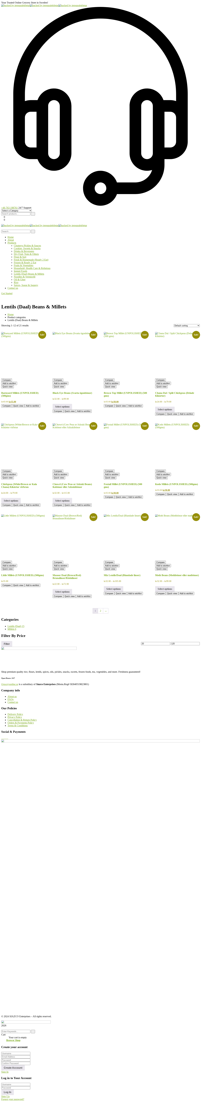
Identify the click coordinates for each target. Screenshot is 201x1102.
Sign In (4, 1072)
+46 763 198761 (9, 207)
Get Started (6, 293)
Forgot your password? (12, 1099)
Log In (7, 1092)
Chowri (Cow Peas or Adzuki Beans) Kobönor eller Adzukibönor (72, 485)
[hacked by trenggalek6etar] (15, 5)
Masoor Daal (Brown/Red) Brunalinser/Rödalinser (67, 576)
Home (11, 314)
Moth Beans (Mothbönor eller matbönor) (177, 575)
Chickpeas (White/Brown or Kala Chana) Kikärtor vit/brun (19, 485)
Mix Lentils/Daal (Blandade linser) (122, 575)
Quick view (8, 386)
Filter (7, 643)
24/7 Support (24, 207)
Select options (62, 406)
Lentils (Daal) (16, 626)
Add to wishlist (9, 383)
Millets (12, 629)
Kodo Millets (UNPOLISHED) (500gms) (176, 484)
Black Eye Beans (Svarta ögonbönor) (72, 393)
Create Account (13, 1067)
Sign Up (5, 1096)
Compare (7, 380)
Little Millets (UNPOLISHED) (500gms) (22, 575)
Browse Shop (13, 1040)
